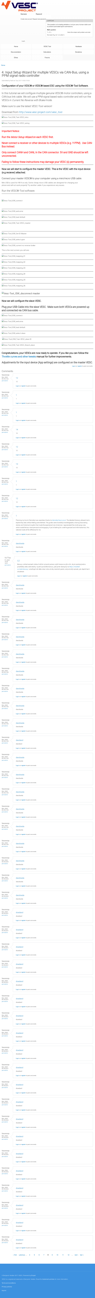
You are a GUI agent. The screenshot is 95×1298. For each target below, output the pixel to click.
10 (57, 1255)
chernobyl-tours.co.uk (59, 520)
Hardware (78, 46)
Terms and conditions (9, 1283)
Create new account (26, 19)
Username (24, 14)
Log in (74, 366)
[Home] (19, 6)
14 (17, 429)
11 (63, 1255)
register (80, 366)
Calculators (47, 52)
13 (17, 464)
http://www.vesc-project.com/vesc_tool (40, 112)
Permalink (5, 381)
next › (76, 1255)
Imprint (4, 1290)
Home (16, 46)
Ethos (16, 57)
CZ (18, 561)
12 (17, 378)
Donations (78, 52)
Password (39, 14)
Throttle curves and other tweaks (19, 356)
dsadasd (19, 912)
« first (15, 1255)
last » (82, 1255)
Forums (47, 57)
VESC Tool (47, 46)
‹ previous (21, 1255)
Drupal (33, 1275)
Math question (52, 30)
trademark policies (48, 1279)
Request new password (39, 19)
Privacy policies (7, 1287)
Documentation (16, 52)
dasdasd (19, 740)
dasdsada (20, 543)
